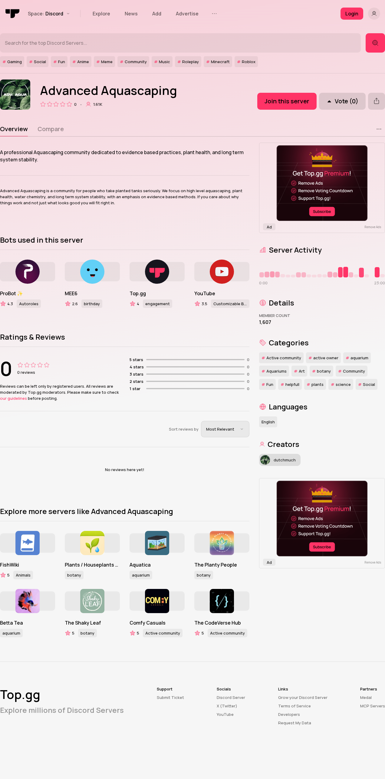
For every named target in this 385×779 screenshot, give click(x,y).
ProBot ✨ (11, 293)
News (131, 13)
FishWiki (9, 564)
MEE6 (71, 293)
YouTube (204, 293)
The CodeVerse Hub (217, 622)
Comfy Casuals (148, 622)
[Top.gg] (13, 13)
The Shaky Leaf (83, 622)
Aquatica (140, 564)
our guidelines (13, 398)
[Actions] (379, 129)
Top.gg (138, 293)
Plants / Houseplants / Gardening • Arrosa (92, 564)
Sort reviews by (184, 429)
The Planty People (215, 564)
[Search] (375, 43)
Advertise (187, 13)
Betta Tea (11, 622)
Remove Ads (372, 227)
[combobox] (225, 429)
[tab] (14, 129)
